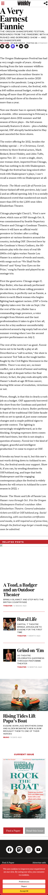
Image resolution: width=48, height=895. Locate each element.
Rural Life (27, 618)
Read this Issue (34, 830)
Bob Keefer (19, 43)
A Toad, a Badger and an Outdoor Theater (20, 589)
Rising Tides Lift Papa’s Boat (19, 718)
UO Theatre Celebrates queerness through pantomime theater (30, 659)
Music (6, 737)
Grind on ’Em (30, 650)
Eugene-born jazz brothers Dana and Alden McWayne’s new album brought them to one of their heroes (23, 729)
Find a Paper (13, 830)
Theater (4, 43)
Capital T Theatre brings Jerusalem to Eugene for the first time (29, 628)
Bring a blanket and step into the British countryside (23, 600)
